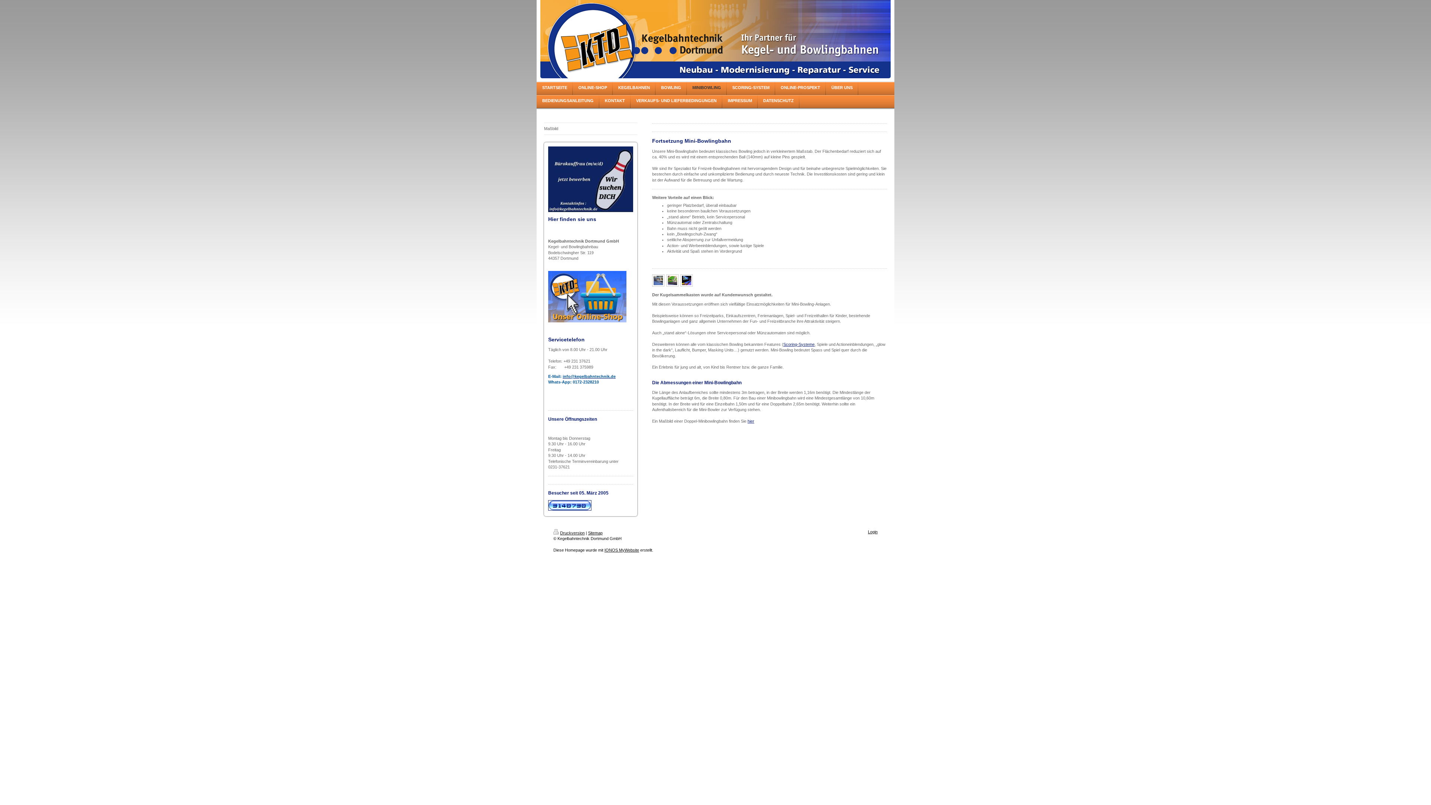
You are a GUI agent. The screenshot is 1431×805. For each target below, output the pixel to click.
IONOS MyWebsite (621, 550)
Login (873, 532)
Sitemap (595, 533)
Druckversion (572, 533)
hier (751, 421)
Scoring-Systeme (799, 344)
